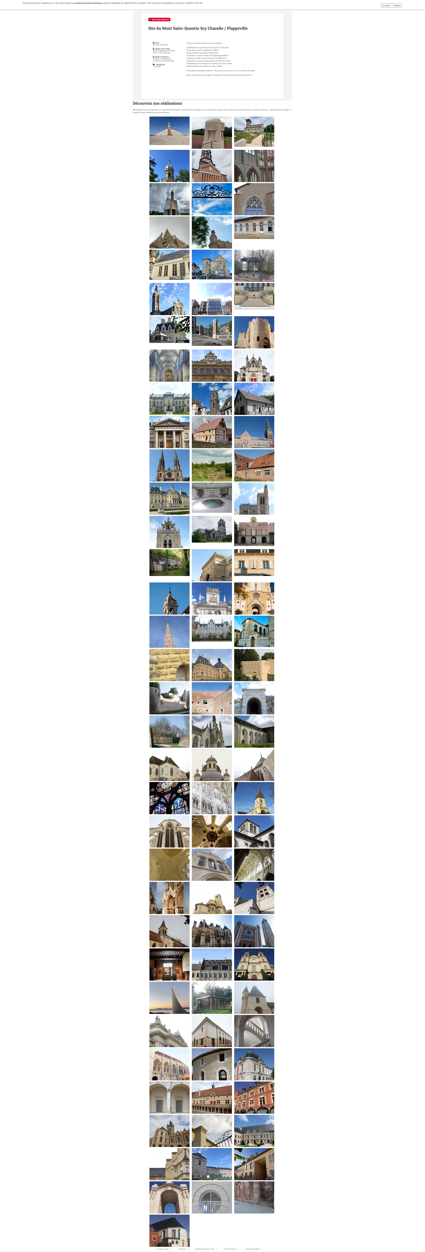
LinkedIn (182, 1249)
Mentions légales (253, 1249)
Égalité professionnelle (204, 1249)
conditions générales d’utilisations (88, 3)
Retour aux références (160, 19)
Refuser (397, 5)
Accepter (386, 5)
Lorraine (156, 66)
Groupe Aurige (162, 1249)
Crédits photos (230, 1249)
